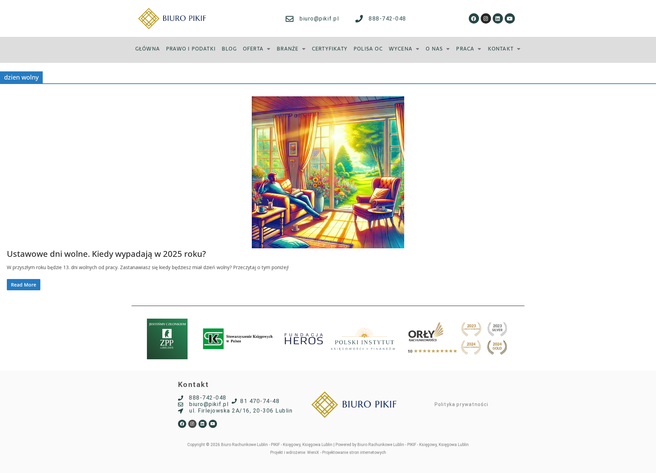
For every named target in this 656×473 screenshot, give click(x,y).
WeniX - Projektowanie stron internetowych (346, 452)
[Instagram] (486, 18)
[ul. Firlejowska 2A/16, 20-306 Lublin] (180, 411)
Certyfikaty (329, 48)
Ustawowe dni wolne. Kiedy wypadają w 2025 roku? (106, 253)
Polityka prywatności (462, 404)
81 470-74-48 (259, 401)
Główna (147, 48)
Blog (229, 48)
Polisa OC (368, 48)
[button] (257, 48)
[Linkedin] (498, 18)
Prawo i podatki (191, 48)
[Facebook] (474, 18)
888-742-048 (387, 18)
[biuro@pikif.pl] (289, 19)
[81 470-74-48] (234, 401)
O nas (434, 48)
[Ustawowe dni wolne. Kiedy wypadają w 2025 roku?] (328, 172)
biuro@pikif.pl (319, 18)
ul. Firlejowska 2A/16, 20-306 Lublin (240, 410)
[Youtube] (510, 18)
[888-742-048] (359, 19)
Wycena (400, 48)
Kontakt (501, 48)
